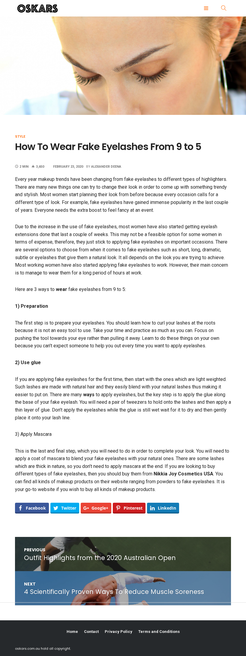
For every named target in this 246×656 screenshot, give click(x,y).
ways (88, 394)
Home (72, 632)
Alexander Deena (106, 167)
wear (61, 289)
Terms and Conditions (159, 632)
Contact (91, 632)
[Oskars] (55, 8)
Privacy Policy (118, 632)
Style (20, 137)
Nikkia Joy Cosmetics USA (183, 474)
